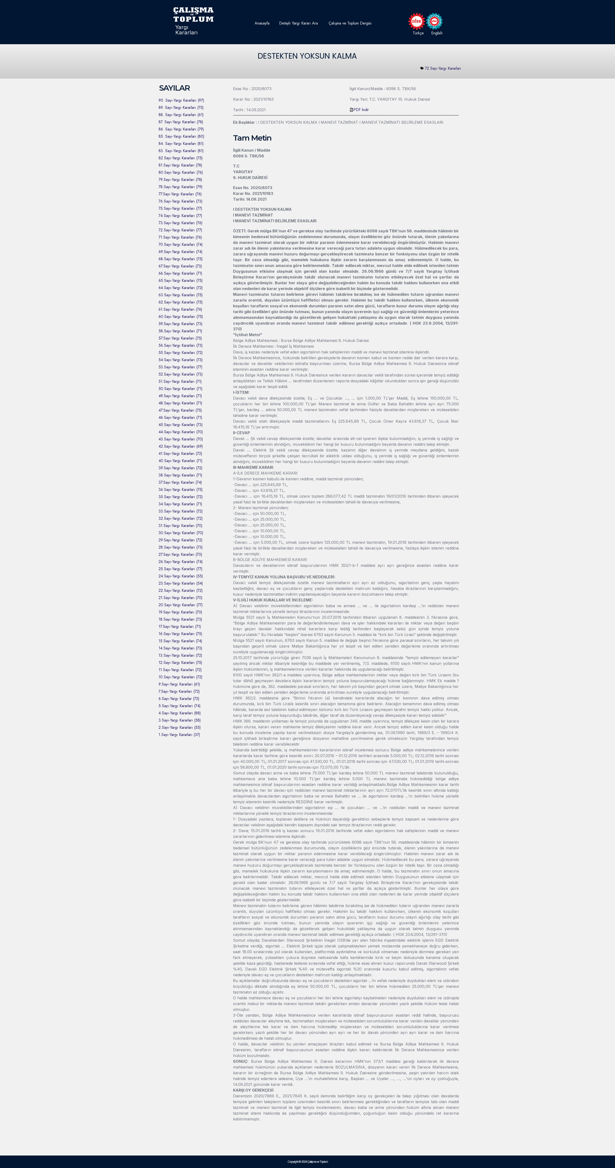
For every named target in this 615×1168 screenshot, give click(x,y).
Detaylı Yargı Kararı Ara (298, 23)
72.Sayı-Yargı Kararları (443, 68)
